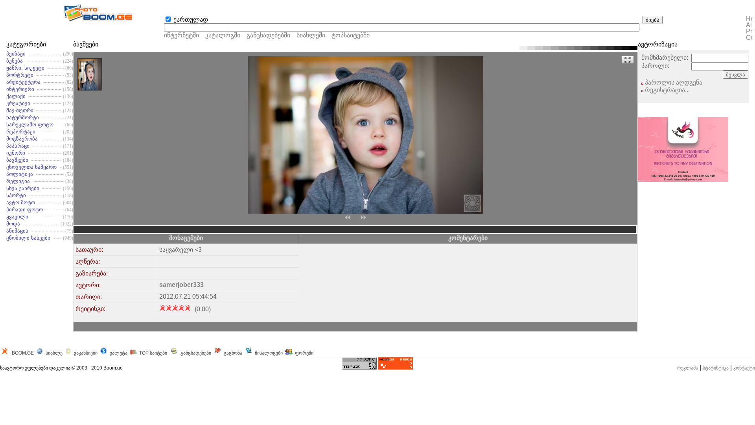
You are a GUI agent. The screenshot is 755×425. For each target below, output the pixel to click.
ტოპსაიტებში (350, 35)
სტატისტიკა (716, 368)
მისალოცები (269, 353)
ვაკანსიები (86, 353)
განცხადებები (195, 353)
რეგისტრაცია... (666, 90)
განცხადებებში (268, 35)
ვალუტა (118, 353)
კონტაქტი (744, 368)
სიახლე (54, 353)
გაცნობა (233, 353)
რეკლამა (687, 368)
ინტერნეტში (181, 35)
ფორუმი (304, 353)
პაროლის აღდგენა (672, 82)
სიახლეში (310, 35)
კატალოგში (223, 35)
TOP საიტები (153, 353)
